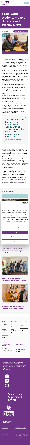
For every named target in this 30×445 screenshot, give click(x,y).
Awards (3, 337)
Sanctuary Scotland (20, 349)
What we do (4, 324)
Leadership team (5, 326)
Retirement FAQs (5, 348)
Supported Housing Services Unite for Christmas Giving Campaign (14, 307)
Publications (4, 332)
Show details (21, 227)
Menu (27, 3)
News (7, 9)
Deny (15, 241)
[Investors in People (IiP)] (9, 422)
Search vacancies (13, 330)
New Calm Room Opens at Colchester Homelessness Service (14, 279)
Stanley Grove (5, 69)
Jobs (12, 324)
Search (21, 3)
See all (15, 196)
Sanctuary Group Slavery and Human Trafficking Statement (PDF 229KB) (22, 436)
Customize (14, 236)
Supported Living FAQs (7, 350)
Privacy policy (5, 431)
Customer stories (24, 328)
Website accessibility (21, 427)
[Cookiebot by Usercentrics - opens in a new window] (21, 203)
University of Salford (6, 87)
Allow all (15, 232)
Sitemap (18, 431)
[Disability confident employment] (9, 413)
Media (21, 330)
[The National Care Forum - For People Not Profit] (9, 407)
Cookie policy (5, 427)
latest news (19, 182)
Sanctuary (18, 351)
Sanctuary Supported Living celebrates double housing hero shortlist (13, 251)
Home (3, 9)
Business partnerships (4, 330)
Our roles (13, 326)
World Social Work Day (7, 170)
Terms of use (5, 434)
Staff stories (13, 332)
